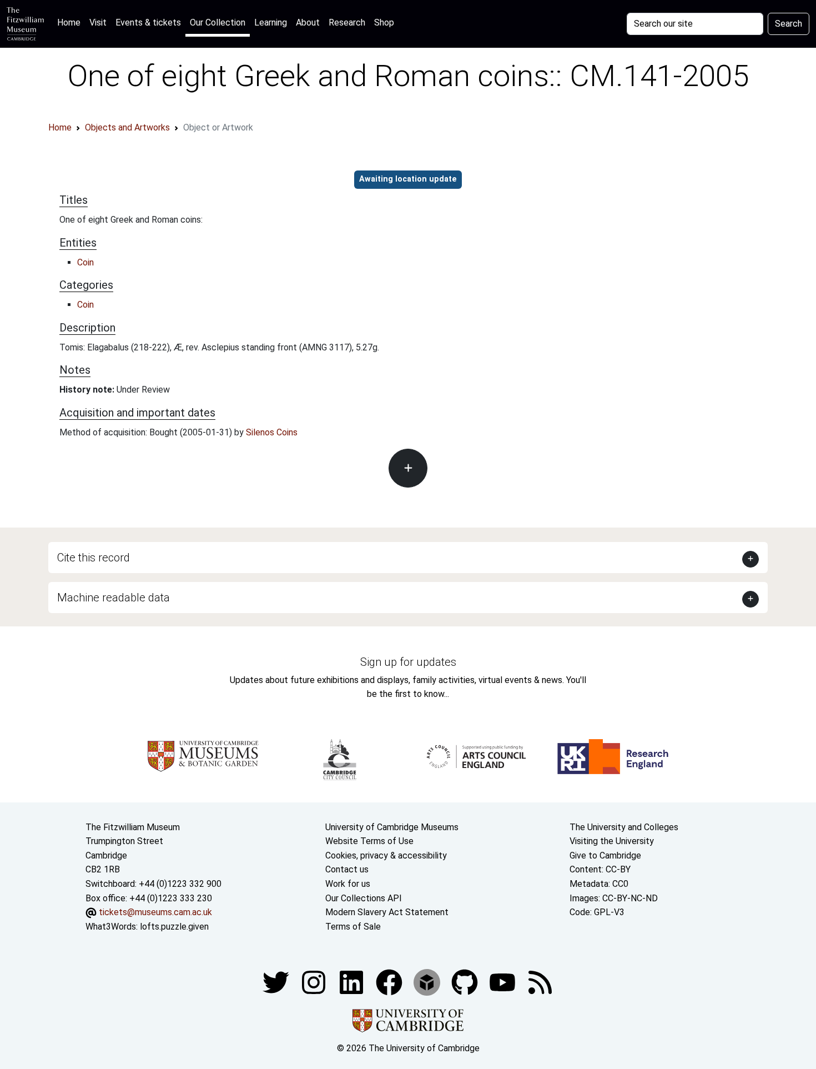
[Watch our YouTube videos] (503, 982)
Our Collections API (363, 898)
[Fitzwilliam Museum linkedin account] (390, 982)
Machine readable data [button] (113, 597)
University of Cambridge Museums (392, 827)
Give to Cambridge (605, 855)
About (308, 22)
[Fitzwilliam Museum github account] (466, 982)
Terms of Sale (353, 926)
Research (347, 22)
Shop (384, 22)
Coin (85, 262)
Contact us (347, 869)
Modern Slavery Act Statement (387, 912)
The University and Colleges (624, 827)
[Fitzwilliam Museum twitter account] (277, 982)
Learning (270, 22)
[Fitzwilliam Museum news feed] (540, 982)
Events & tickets (148, 22)
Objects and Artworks (127, 127)
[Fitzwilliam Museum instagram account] (315, 982)
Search (788, 23)
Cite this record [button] (93, 557)
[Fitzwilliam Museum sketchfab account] (428, 982)
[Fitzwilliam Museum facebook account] (352, 982)
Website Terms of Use (369, 841)
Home (71, 22)
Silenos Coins (272, 432)
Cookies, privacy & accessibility (386, 855)
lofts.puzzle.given (174, 926)
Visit (98, 22)
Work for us (347, 884)
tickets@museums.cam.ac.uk (155, 912)
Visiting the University (612, 841)
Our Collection (217, 22)
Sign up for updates (408, 662)
